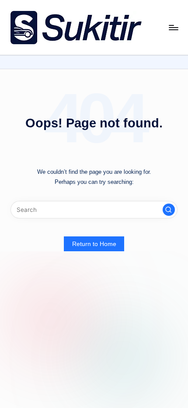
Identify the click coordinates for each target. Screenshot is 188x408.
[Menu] (173, 27)
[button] (169, 210)
